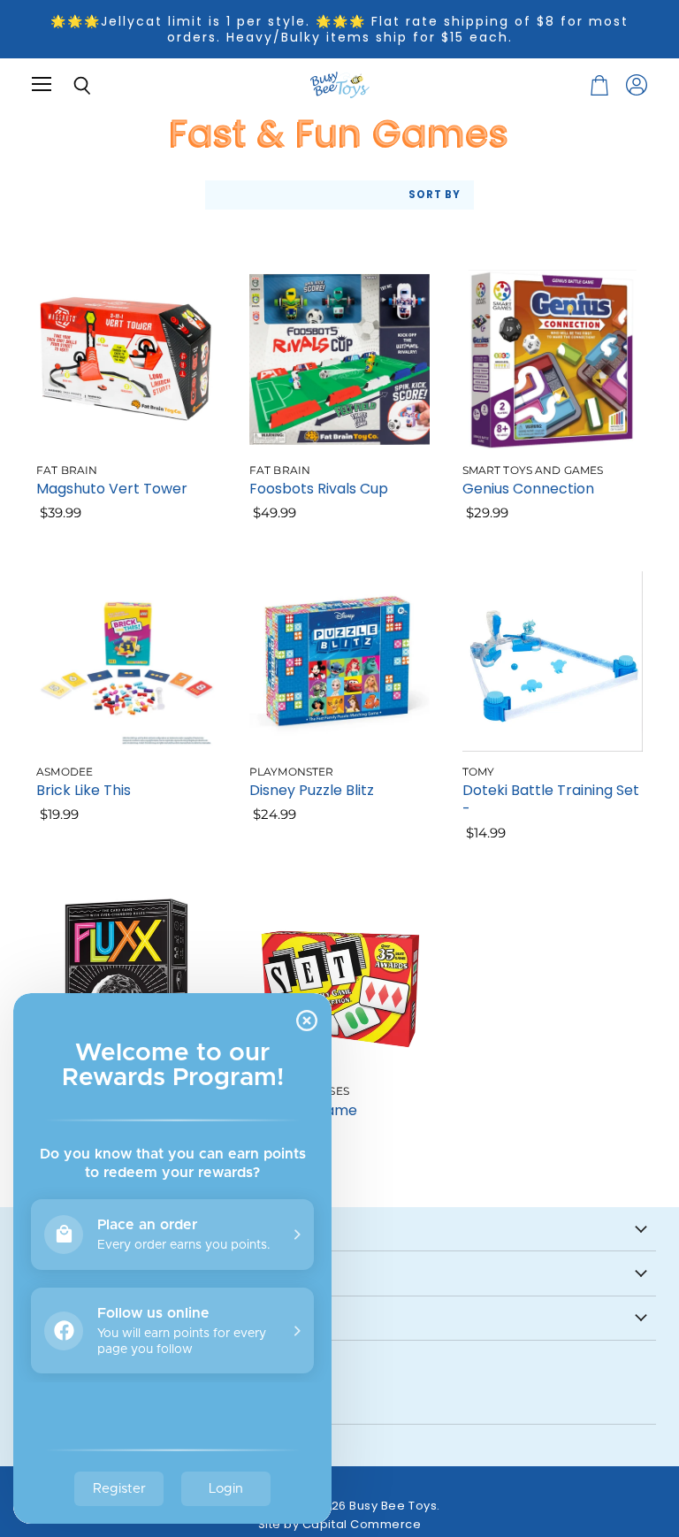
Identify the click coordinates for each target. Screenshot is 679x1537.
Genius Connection (528, 488)
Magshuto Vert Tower (111, 488)
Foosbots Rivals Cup (318, 488)
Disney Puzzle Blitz (311, 790)
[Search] (69, 85)
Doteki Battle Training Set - (550, 799)
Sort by (434, 195)
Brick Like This (83, 790)
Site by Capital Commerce (340, 1524)
